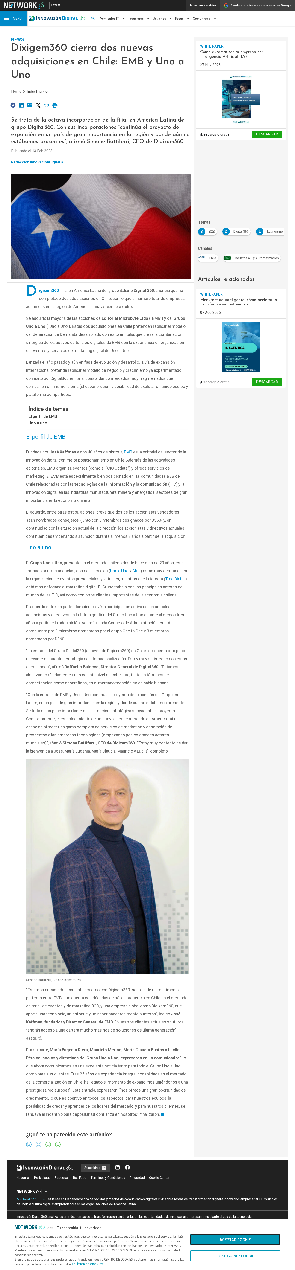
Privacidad (137, 1178)
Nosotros (23, 1178)
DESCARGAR (267, 134)
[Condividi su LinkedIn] (21, 105)
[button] (14, 18)
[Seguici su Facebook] (127, 1168)
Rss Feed (79, 1178)
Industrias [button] (136, 18)
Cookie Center (159, 1178)
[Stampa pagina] (55, 105)
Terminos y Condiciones (108, 1178)
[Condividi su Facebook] (13, 105)
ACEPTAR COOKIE (235, 1239)
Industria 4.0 (37, 91)
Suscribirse (92, 1168)
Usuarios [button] (159, 18)
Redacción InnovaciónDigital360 (38, 162)
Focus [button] (179, 18)
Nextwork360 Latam (32, 1199)
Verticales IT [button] (109, 18)
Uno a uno (38, 423)
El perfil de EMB (43, 416)
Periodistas (42, 1178)
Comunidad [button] (201, 18)
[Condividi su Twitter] (38, 105)
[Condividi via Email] (29, 105)
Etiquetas (62, 1178)
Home (16, 91)
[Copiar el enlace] (46, 105)
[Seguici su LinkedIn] (117, 1168)
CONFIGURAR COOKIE (235, 1256)
